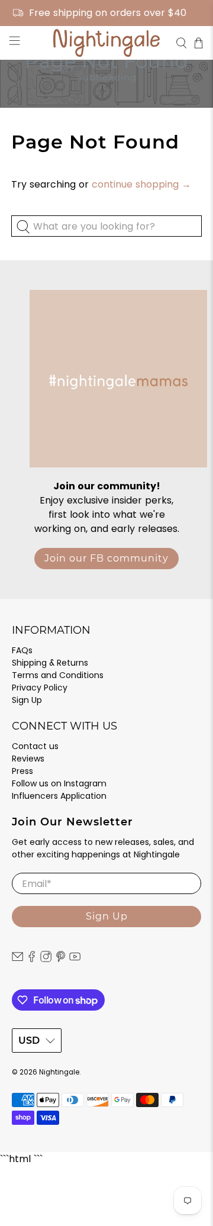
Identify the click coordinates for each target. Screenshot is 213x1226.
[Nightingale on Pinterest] (60, 959)
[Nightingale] (106, 43)
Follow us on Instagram (59, 783)
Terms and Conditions (58, 675)
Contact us (35, 746)
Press (22, 771)
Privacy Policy (39, 687)
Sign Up (27, 700)
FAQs (22, 650)
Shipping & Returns (50, 663)
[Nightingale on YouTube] (74, 959)
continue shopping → (141, 184)
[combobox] (106, 226)
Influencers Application (59, 796)
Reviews (28, 758)
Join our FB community (106, 558)
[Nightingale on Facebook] (31, 959)
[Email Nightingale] (17, 959)
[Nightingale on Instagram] (45, 959)
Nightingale (59, 1072)
